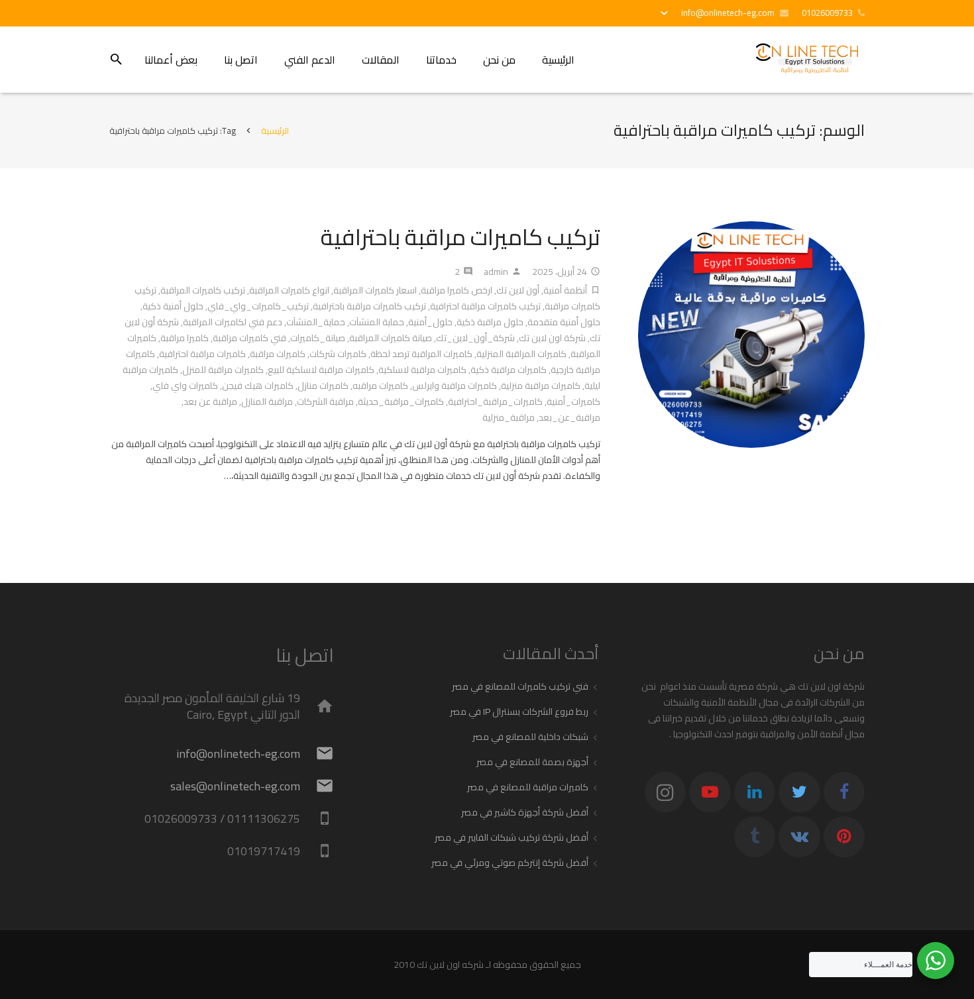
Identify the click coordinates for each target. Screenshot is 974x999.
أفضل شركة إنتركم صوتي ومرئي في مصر (509, 862)
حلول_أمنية (430, 322)
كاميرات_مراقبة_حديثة (401, 401)
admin (496, 271)
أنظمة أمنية (565, 290)
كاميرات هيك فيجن (258, 385)
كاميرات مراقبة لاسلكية (422, 369)
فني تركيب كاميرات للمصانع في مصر (520, 686)
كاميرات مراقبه (380, 385)
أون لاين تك (517, 290)
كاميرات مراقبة (277, 353)
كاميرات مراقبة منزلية (540, 385)
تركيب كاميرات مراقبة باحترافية (460, 237)
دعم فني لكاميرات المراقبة (232, 322)
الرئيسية (275, 130)
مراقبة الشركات (325, 401)
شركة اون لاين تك (552, 337)
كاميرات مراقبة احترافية (202, 353)
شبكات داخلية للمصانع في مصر (530, 737)
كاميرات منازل (323, 385)
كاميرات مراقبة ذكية (508, 369)
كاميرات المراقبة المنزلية (521, 353)
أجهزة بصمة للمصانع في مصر (532, 762)
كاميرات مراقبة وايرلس (454, 385)
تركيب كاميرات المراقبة (202, 290)
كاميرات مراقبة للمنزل (223, 369)
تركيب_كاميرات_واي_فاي (258, 306)
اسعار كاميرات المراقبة (375, 290)
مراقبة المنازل (267, 401)
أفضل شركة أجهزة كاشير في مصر (524, 812)
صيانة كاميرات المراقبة (390, 337)
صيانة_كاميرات (317, 337)
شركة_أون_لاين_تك (475, 337)
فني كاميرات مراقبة (249, 337)
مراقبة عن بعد (210, 401)
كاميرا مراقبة (184, 337)
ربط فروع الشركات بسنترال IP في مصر (519, 711)
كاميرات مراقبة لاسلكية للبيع (321, 369)
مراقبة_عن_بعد (569, 417)
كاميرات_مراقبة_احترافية (495, 401)
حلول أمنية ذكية (172, 306)
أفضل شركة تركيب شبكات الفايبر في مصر (511, 837)
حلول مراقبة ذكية (490, 322)
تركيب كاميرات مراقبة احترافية (485, 306)
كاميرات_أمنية (573, 401)
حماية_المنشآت (315, 322)
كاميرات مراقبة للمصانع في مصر (527, 787)
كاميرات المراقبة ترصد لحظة (421, 353)
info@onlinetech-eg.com (728, 13)
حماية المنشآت (376, 322)
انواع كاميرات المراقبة (289, 290)
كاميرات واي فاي (185, 385)
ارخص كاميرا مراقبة (456, 290)
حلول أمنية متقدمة (563, 322)
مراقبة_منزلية (508, 417)
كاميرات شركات (337, 353)
